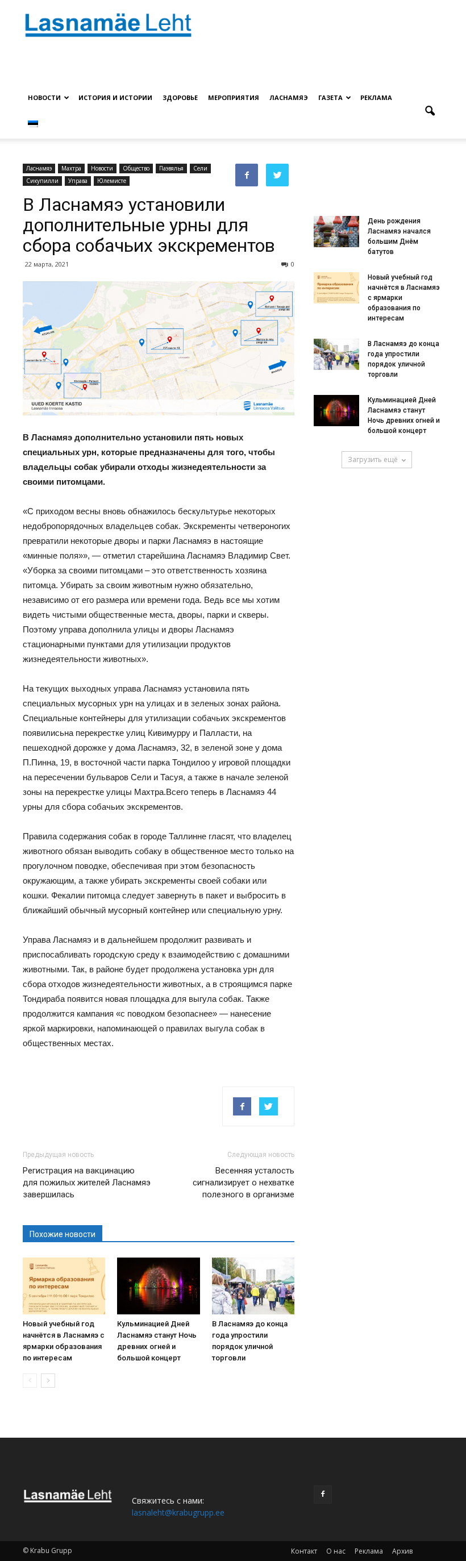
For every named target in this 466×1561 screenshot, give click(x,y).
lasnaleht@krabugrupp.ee (178, 1512)
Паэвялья (171, 168)
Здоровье (180, 97)
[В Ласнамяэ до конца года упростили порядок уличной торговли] (253, 1286)
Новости (44, 97)
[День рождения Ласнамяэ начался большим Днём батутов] (336, 231)
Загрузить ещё (373, 459)
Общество (136, 168)
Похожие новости (62, 1234)
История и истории (115, 97)
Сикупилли (42, 181)
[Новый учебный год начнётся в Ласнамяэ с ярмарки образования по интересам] (64, 1286)
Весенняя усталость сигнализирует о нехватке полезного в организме (243, 1182)
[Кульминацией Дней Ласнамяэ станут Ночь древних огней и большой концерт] (158, 1286)
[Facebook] (323, 1494)
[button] (429, 111)
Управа (78, 181)
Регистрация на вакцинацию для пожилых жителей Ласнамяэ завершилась (87, 1182)
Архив (402, 1551)
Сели (200, 168)
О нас (336, 1551)
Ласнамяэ (288, 97)
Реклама (376, 97)
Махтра (71, 168)
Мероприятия (233, 97)
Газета (330, 97)
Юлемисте (111, 181)
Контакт (304, 1551)
